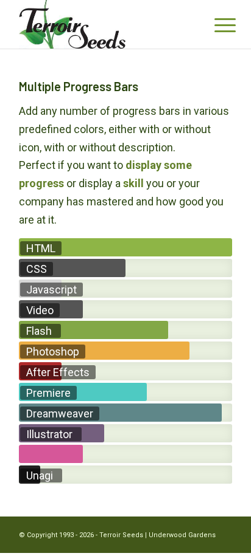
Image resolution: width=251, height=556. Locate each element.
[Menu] (215, 25)
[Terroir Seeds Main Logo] (104, 24)
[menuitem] (215, 25)
